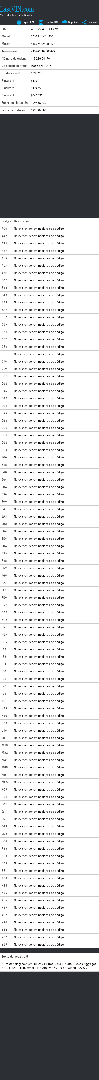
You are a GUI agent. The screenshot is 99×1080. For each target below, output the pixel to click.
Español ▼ (29, 22)
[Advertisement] (49, 165)
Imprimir (73, 22)
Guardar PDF (51, 22)
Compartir (93, 22)
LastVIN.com (17, 9)
